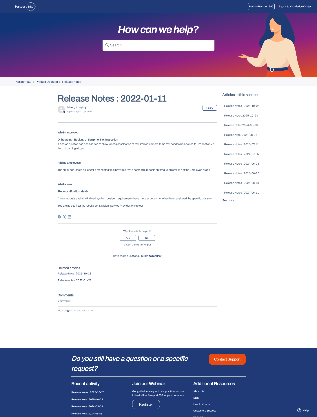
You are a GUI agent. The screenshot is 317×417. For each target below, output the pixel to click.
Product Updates (47, 81)
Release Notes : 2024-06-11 (241, 192)
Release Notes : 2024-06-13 (241, 182)
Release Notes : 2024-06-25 (241, 173)
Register (146, 404)
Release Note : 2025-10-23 (74, 273)
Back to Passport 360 (261, 6)
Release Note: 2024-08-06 (240, 134)
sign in (68, 310)
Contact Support (227, 359)
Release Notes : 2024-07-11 (241, 144)
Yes (128, 238)
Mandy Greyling (76, 107)
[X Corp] (64, 216)
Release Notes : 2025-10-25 (241, 105)
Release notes (71, 81)
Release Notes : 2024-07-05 (241, 154)
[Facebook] (59, 216)
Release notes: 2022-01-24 (74, 280)
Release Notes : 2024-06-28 (241, 163)
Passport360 (23, 81)
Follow (209, 108)
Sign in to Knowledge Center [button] (295, 6)
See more (228, 200)
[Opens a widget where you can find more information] (303, 410)
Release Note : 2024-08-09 (241, 125)
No (146, 238)
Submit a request (151, 255)
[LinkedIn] (69, 216)
